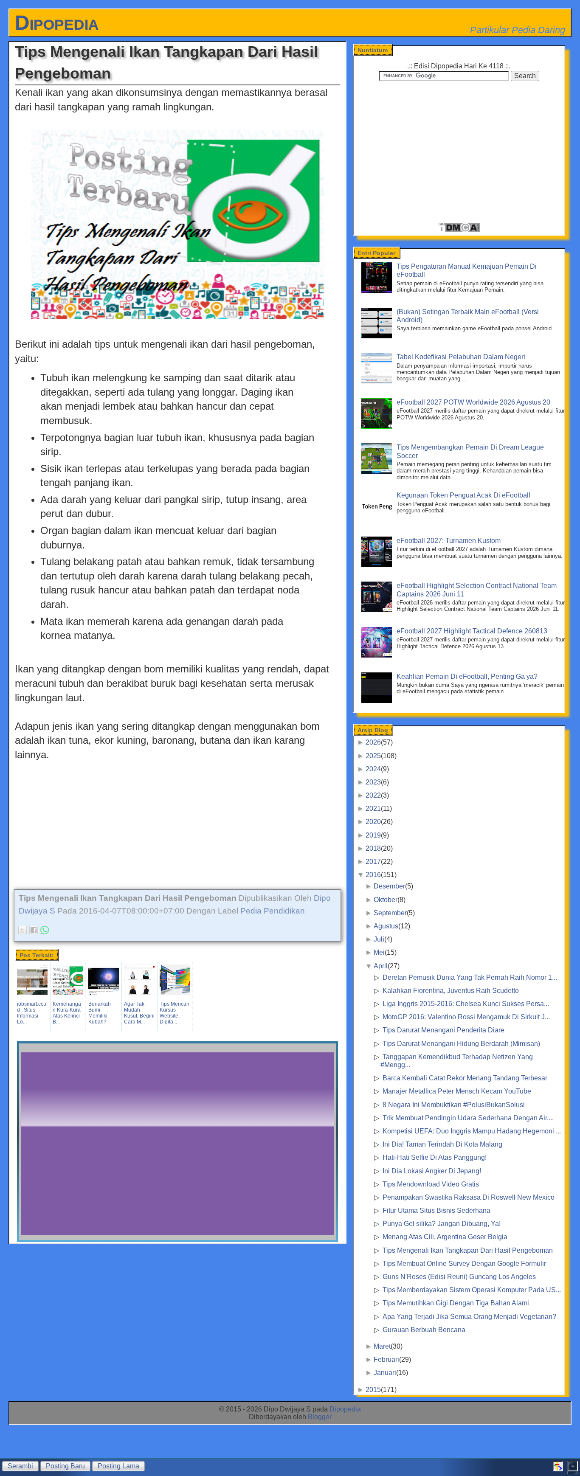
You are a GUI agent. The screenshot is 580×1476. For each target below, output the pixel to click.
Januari (385, 1372)
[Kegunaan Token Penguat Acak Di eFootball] (377, 519)
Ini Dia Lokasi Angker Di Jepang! (432, 1171)
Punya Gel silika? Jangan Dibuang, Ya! (442, 1223)
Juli (379, 939)
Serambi (20, 1466)
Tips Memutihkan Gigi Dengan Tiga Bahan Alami (456, 1303)
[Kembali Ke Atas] (573, 1469)
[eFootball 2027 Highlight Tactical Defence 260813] (377, 655)
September (390, 913)
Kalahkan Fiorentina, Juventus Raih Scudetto (451, 990)
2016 (373, 874)
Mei (379, 952)
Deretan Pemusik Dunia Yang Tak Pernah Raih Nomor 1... (470, 977)
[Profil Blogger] (558, 1469)
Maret (382, 1346)
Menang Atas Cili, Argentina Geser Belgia (445, 1236)
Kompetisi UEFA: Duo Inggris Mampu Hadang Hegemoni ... (472, 1131)
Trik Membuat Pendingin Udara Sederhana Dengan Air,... (468, 1118)
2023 (373, 782)
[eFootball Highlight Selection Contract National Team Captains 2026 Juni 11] (377, 609)
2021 (373, 808)
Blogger (320, 1416)
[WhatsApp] (44, 930)
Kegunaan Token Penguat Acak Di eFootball (463, 495)
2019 (373, 835)
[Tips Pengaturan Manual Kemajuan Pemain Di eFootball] (377, 290)
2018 (373, 848)
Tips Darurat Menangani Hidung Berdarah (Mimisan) (461, 1043)
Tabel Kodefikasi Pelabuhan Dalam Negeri (461, 356)
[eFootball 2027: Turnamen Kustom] (377, 564)
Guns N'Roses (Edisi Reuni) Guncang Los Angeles (459, 1276)
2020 (373, 821)
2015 (373, 1389)
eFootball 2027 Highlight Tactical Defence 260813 (472, 631)
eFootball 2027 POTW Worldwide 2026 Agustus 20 (473, 402)
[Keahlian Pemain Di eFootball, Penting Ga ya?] (377, 700)
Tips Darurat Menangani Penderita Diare (443, 1030)
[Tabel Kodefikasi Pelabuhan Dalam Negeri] (377, 381)
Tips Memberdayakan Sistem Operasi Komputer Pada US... (472, 1289)
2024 (373, 769)
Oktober (385, 899)
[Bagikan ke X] (22, 930)
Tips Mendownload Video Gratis (431, 1184)
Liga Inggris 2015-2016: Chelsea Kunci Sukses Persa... (466, 1003)
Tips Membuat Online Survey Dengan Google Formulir (464, 1263)
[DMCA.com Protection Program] (459, 230)
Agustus (386, 926)
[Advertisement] (177, 821)
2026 (373, 742)
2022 (373, 795)
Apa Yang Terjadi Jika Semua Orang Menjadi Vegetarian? (469, 1316)
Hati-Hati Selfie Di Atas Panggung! (435, 1157)
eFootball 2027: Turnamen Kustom (449, 540)
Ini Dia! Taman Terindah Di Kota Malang (442, 1144)
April (381, 966)
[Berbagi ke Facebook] (33, 930)
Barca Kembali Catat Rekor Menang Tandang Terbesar (465, 1078)
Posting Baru (65, 1466)
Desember (389, 886)
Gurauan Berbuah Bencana (424, 1329)
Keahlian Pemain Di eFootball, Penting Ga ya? (467, 676)
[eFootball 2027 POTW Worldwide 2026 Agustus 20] (377, 426)
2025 (373, 755)
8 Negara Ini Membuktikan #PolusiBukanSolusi (454, 1104)
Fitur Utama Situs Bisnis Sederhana (436, 1210)
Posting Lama (118, 1466)
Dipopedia (57, 22)
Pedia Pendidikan (272, 910)
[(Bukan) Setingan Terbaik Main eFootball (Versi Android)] (377, 336)
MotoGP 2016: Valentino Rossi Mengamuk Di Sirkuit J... (466, 1017)
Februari (386, 1359)
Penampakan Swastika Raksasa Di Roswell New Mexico (469, 1197)
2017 (373, 861)
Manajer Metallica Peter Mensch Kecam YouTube (457, 1091)
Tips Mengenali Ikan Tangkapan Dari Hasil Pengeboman (468, 1250)
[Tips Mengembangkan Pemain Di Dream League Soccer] (377, 471)
